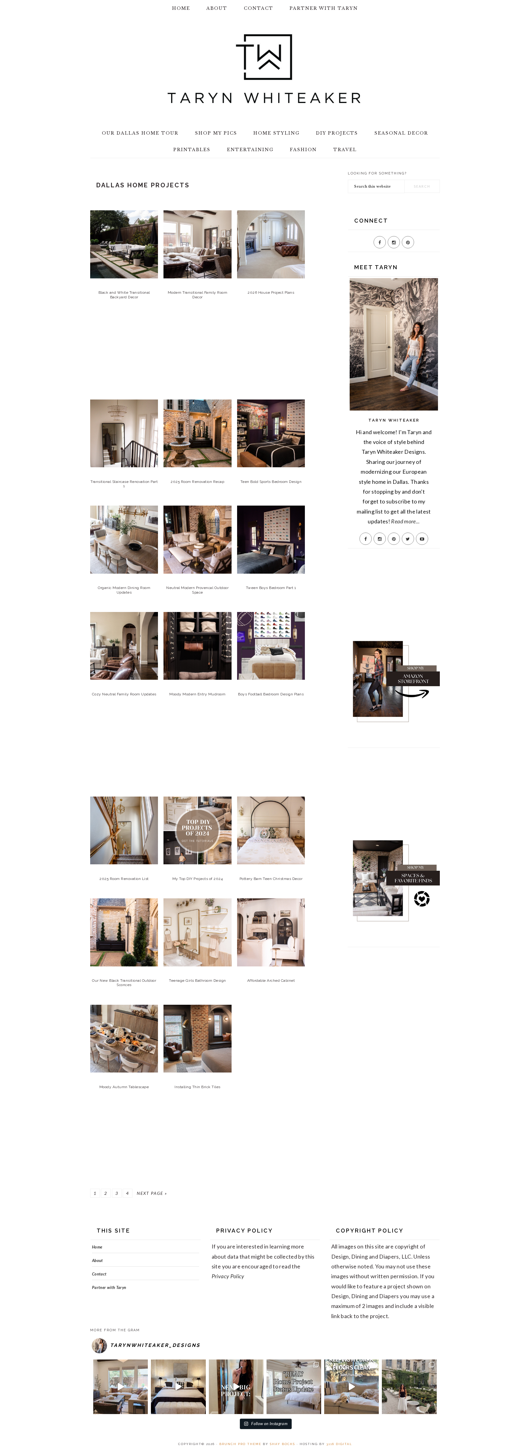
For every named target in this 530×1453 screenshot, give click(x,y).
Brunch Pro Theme (240, 1444)
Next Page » (152, 1193)
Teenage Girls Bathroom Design (197, 980)
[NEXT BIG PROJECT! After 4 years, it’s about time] (236, 1386)
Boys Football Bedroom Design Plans (271, 694)
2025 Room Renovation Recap (197, 482)
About (97, 1260)
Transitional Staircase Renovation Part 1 (124, 484)
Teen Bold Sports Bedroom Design (271, 482)
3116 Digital (339, 1444)
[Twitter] (408, 539)
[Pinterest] (408, 242)
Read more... (405, 521)
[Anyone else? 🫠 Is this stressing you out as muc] (294, 1386)
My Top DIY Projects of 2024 (197, 879)
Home (97, 1247)
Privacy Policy (228, 1276)
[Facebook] (380, 242)
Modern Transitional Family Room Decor (198, 294)
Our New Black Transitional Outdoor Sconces (124, 982)
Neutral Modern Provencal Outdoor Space (197, 590)
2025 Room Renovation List (124, 879)
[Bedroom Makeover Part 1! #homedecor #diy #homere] (178, 1386)
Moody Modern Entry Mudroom (197, 694)
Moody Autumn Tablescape (124, 1087)
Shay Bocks (282, 1444)
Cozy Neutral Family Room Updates (124, 694)
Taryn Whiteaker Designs (265, 68)
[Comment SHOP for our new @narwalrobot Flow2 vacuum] (351, 1386)
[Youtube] (422, 539)
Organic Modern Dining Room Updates (124, 590)
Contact (99, 1273)
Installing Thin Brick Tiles (198, 1087)
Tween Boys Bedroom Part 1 (271, 588)
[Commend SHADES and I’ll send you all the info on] (120, 1386)
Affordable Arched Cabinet (271, 980)
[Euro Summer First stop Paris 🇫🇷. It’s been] (409, 1386)
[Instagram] (394, 242)
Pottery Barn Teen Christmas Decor (271, 879)
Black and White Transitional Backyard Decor (124, 294)
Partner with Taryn (109, 1287)
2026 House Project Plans (271, 292)
